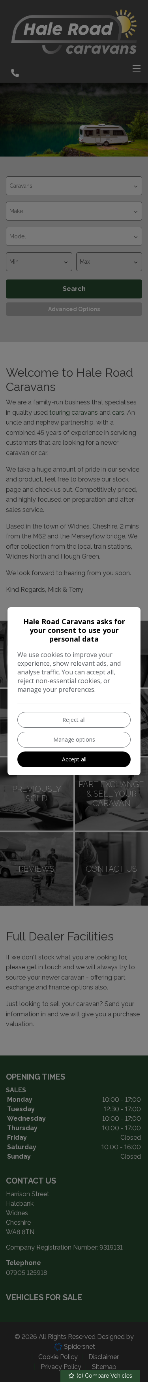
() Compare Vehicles (103, 1376)
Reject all (74, 719)
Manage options (74, 739)
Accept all (74, 759)
